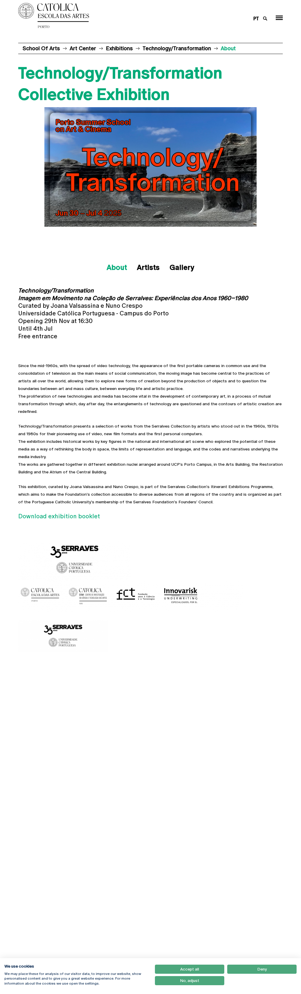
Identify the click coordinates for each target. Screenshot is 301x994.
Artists (148, 267)
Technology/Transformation (177, 48)
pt (256, 18)
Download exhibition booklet (59, 516)
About (117, 267)
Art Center (83, 48)
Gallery (182, 267)
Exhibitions (119, 48)
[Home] (127, 15)
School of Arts (41, 48)
